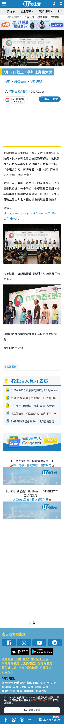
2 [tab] (28, 21)
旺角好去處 (9, 667)
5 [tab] (38, 21)
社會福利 (7, 672)
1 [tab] (24, 21)
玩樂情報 (20, 81)
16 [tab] (38, 29)
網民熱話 (7, 683)
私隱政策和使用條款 (41, 700)
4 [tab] (34, 21)
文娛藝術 (11, 366)
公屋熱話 (29, 17)
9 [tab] (31, 25)
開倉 (26, 659)
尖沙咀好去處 (39, 659)
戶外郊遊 (45, 667)
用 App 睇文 (51, 99)
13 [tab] (28, 29)
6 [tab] (41, 21)
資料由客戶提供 (18, 91)
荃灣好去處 (45, 663)
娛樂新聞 (42, 17)
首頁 (7, 81)
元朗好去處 (28, 663)
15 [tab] (34, 29)
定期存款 (56, 17)
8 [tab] (28, 25)
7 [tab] (24, 25)
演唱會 (11, 11)
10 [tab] (34, 25)
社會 (21, 667)
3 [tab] (31, 21)
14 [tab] (31, 29)
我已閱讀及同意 (32, 710)
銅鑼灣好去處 (10, 663)
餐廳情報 (32, 667)
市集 (18, 659)
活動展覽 (36, 81)
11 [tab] (38, 25)
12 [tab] (41, 25)
